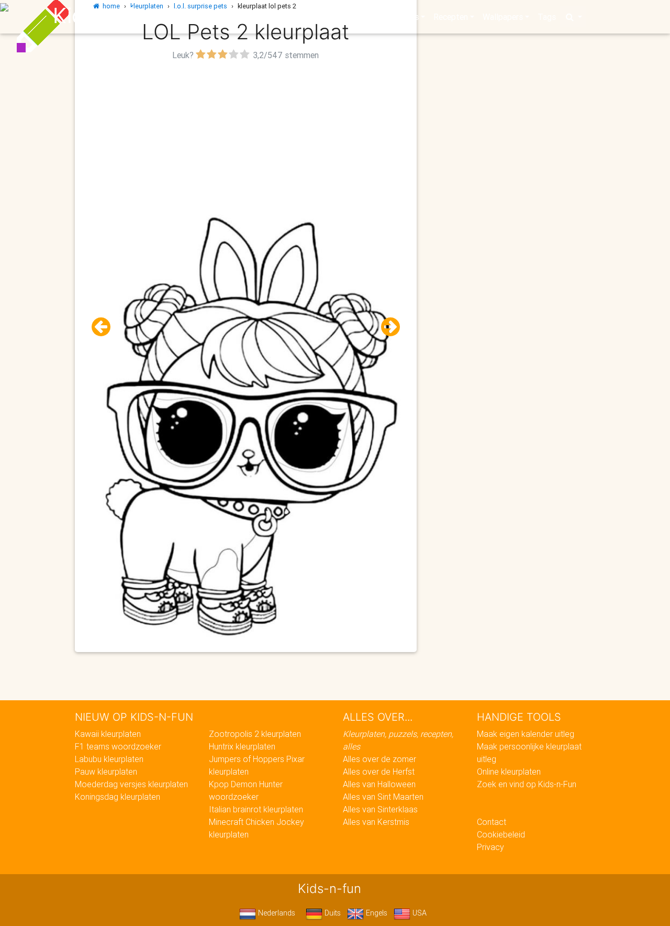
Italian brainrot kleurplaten (256, 809)
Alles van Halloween (379, 784)
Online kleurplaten (509, 771)
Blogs (241, 17)
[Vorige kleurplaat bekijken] (105, 327)
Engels (375, 913)
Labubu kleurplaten (109, 759)
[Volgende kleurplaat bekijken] (386, 327)
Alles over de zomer (379, 759)
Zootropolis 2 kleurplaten (255, 734)
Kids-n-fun (105, 15)
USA (418, 913)
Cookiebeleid (501, 834)
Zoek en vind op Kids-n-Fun (526, 784)
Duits (331, 913)
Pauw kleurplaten (106, 771)
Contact (491, 822)
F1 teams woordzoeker (118, 746)
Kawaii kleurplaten (108, 734)
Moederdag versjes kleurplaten (131, 784)
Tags (547, 17)
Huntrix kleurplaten (242, 746)
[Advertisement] (245, 136)
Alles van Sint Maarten (383, 796)
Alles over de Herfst (379, 771)
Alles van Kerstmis (376, 822)
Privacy (490, 847)
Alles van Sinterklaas (380, 809)
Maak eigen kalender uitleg (525, 734)
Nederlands (275, 913)
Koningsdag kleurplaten (117, 796)
